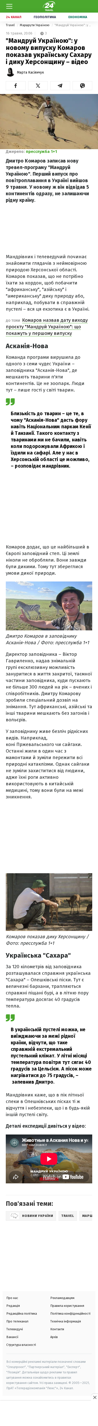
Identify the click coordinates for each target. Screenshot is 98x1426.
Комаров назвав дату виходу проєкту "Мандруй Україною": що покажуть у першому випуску (47, 326)
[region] (49, 1414)
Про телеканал (17, 1321)
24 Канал (13, 17)
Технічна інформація (65, 1321)
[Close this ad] (94, 1397)
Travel (11, 25)
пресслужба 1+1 (41, 151)
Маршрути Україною (35, 25)
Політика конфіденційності (70, 1313)
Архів (54, 1337)
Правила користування (67, 1306)
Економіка (77, 17)
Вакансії (12, 1337)
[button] (16, 85)
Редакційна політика (21, 1313)
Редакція (13, 1306)
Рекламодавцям (62, 1298)
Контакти (57, 1329)
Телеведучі (14, 1329)
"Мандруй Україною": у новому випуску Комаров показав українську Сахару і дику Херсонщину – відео (73, 25)
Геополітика (45, 17)
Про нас (12, 1298)
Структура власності (21, 1345)
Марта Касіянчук (30, 72)
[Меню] (9, 6)
